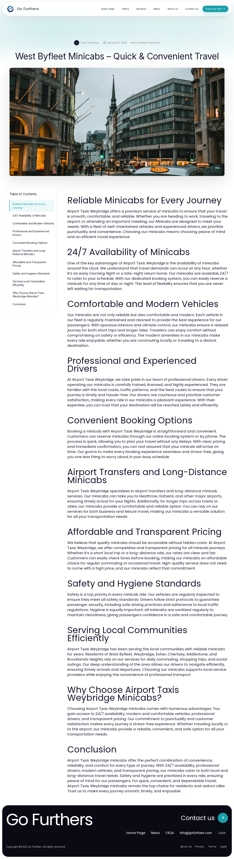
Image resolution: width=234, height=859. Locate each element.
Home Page (135, 832)
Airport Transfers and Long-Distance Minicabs (29, 252)
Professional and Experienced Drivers (31, 233)
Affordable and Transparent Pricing (29, 264)
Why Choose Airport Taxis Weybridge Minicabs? (28, 294)
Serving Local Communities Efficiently (29, 283)
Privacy (199, 846)
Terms (212, 846)
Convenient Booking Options (30, 242)
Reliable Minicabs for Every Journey (29, 205)
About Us (186, 846)
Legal (223, 846)
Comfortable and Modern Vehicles (33, 223)
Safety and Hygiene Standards (31, 273)
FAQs (170, 832)
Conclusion (19, 304)
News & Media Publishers (145, 42)
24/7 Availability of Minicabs (29, 215)
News (155, 832)
